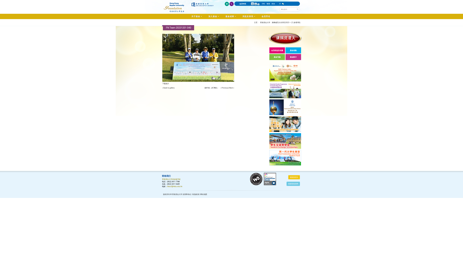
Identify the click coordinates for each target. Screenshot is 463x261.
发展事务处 (187, 194)
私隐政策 (195, 194)
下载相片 (165, 84)
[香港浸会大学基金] (176, 6)
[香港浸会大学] (202, 4)
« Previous (224, 88)
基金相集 (293, 50)
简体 (273, 4)
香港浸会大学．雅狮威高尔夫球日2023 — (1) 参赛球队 (280, 22)
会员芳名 (266, 16)
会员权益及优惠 (277, 50)
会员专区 (242, 4)
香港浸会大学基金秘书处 (171, 179)
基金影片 (293, 57)
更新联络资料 (293, 184)
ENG (263, 4)
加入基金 (212, 16)
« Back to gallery (168, 88)
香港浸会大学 (177, 194)
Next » (231, 88)
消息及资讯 (247, 16)
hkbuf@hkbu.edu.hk (174, 186)
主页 (255, 22)
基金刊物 (277, 57)
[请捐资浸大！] (285, 38)
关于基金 (195, 16)
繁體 (268, 4)
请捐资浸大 (294, 177)
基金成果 (229, 16)
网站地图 (203, 194)
